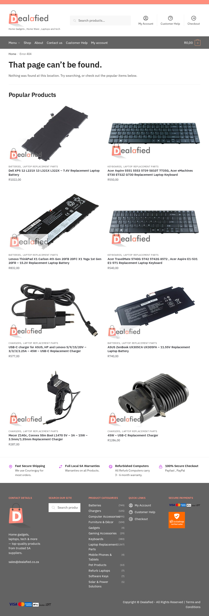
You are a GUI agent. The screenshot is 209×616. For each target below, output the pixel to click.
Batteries (15, 166)
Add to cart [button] (55, 188)
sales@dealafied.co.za (24, 562)
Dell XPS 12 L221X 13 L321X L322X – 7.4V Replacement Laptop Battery (54, 173)
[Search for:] (64, 507)
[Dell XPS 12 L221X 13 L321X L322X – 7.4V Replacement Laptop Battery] (55, 133)
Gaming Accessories (103, 533)
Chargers (15, 343)
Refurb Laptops (99, 571)
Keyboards (114, 166)
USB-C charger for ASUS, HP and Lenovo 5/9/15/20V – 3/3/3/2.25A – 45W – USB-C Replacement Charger (47, 349)
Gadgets (94, 528)
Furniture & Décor (101, 522)
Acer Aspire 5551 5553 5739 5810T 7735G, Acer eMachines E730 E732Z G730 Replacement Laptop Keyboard (150, 173)
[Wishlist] (95, 111)
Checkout (194, 24)
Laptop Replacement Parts (40, 166)
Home (12, 54)
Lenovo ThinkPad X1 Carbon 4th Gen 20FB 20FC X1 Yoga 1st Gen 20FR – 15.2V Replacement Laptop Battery (55, 261)
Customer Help (170, 24)
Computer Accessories (104, 516)
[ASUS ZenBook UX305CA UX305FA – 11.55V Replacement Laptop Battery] (154, 310)
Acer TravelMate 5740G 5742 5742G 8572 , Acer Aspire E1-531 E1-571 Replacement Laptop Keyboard (153, 261)
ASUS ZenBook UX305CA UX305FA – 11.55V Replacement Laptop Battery (149, 349)
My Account (145, 24)
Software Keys (98, 576)
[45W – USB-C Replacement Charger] (154, 398)
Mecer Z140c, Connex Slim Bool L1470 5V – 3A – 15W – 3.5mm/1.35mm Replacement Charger (48, 437)
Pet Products (97, 565)
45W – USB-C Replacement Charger (133, 435)
